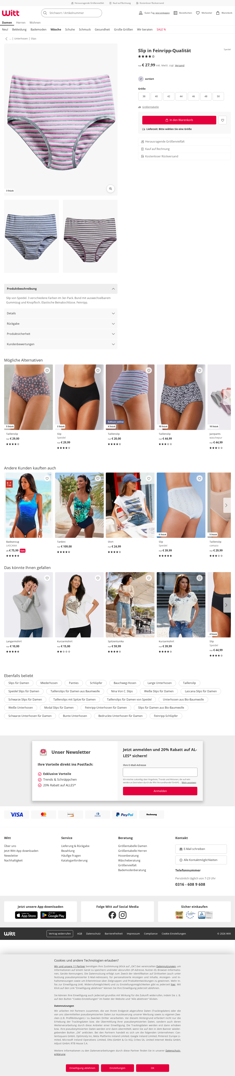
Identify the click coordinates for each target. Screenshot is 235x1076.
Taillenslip (189, 683)
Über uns (10, 846)
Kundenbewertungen (20, 344)
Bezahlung (68, 851)
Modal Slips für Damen (59, 707)
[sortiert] (141, 79)
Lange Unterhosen (160, 683)
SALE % (161, 29)
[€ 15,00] (79, 604)
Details (11, 313)
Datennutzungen (166, 966)
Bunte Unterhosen (75, 716)
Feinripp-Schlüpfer (166, 716)
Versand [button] (179, 65)
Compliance (151, 933)
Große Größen (123, 29)
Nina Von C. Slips (122, 691)
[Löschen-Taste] (98, 13)
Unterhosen (21, 38)
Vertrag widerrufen (60, 933)
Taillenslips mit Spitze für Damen (74, 699)
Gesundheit (102, 29)
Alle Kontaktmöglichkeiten (200, 860)
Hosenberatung (128, 855)
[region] (117, 1015)
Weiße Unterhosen (20, 707)
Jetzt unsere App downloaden (40, 907)
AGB (79, 933)
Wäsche (56, 29)
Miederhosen (49, 683)
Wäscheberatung (129, 860)
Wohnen (35, 22)
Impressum (133, 933)
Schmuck (85, 29)
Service (66, 838)
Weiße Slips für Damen (159, 691)
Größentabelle (150, 107)
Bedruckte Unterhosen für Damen (120, 716)
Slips (33, 38)
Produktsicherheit (18, 334)
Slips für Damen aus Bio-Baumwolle (161, 707)
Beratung (125, 838)
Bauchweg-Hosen (125, 683)
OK (152, 1068)
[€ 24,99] (130, 505)
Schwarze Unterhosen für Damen (30, 716)
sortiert (149, 78)
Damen (7, 22)
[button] (5, 38)
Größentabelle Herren (132, 851)
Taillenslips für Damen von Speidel (129, 699)
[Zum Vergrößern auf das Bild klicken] (110, 189)
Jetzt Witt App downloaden (21, 851)
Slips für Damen (18, 683)
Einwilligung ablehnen (82, 1068)
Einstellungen (117, 1068)
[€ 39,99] (181, 604)
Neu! (5, 29)
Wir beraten (145, 29)
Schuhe (70, 29)
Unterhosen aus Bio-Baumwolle (183, 699)
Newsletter (11, 855)
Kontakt (181, 838)
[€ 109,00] (79, 505)
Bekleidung (19, 29)
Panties (74, 683)
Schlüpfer (96, 683)
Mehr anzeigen (189, 782)
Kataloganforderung (74, 860)
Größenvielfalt (127, 865)
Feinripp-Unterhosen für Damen (106, 707)
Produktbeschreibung (22, 289)
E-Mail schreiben (192, 850)
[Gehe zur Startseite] (10, 13)
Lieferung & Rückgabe (75, 846)
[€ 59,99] (130, 604)
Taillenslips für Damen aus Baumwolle (75, 691)
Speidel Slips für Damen (23, 691)
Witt (7, 838)
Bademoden (38, 29)
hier (173, 984)
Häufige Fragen (71, 855)
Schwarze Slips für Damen (25, 699)
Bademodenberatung (132, 870)
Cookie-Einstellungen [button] (174, 933)
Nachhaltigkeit (13, 860)
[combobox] (79, 13)
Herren (20, 22)
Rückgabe (13, 324)
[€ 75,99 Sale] (28, 505)
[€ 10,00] (28, 604)
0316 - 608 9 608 (190, 884)
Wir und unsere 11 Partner (69, 966)
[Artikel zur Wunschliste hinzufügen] (222, 120)
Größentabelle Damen (132, 846)
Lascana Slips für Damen (201, 691)
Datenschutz (93, 933)
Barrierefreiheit (114, 933)
